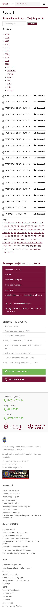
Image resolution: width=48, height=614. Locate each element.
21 (9, 226)
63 (43, 232)
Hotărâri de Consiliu (10, 574)
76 (37, 236)
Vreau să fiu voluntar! (10, 590)
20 (6, 226)
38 (15, 229)
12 (25, 222)
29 (32, 226)
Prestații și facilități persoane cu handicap (21, 362)
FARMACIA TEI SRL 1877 (15, 201)
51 (9, 232)
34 (3, 229)
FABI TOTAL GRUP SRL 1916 (17, 108)
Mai (8, 80)
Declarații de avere (9, 509)
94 (3, 242)
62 (40, 232)
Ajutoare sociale (11, 326)
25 (20, 226)
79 (3, 239)
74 (32, 236)
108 (12, 246)
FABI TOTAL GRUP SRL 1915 (17, 101)
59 (32, 232)
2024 (7, 54)
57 (26, 232)
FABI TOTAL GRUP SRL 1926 (17, 151)
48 (43, 229)
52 (12, 232)
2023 (7, 50)
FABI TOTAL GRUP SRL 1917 (17, 114)
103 (33, 242)
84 (18, 239)
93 (43, 239)
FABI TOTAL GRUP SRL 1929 (17, 170)
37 (12, 229)
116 (4, 249)
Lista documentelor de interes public (16, 568)
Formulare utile (16, 379)
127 (8, 252)
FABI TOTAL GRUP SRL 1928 (17, 164)
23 (15, 226)
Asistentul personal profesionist (17, 353)
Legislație (6, 584)
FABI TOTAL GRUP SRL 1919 (17, 126)
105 (40, 242)
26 (23, 226)
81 (9, 239)
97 (12, 242)
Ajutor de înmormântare (15, 335)
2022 (7, 47)
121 (23, 249)
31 (37, 226)
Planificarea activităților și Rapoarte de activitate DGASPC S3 (21, 516)
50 (6, 232)
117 (8, 249)
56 (23, 232)
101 (25, 242)
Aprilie (10, 77)
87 (26, 239)
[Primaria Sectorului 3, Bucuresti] (9, 427)
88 (29, 239)
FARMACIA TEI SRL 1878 (15, 207)
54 (18, 232)
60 (35, 232)
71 (23, 236)
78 (43, 236)
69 (18, 236)
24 (18, 226)
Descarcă (41, 95)
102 (29, 242)
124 (35, 249)
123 (31, 249)
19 (3, 226)
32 (40, 226)
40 (20, 229)
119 (16, 249)
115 (39, 246)
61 (37, 232)
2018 (7, 34)
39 (18, 229)
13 (27, 222)
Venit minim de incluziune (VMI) (17, 331)
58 (29, 232)
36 (9, 229)
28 (29, 226)
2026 (7, 64)
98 (15, 242)
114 (35, 246)
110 (20, 246)
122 (27, 249)
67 (12, 236)
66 (9, 236)
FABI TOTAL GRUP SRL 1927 (17, 157)
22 (12, 226)
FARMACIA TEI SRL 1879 (15, 214)
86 (23, 239)
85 (20, 239)
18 (42, 222)
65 (6, 236)
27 (26, 226)
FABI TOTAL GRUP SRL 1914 (17, 95)
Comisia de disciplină (10, 503)
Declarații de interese (10, 513)
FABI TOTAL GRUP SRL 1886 (17, 182)
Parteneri (6, 600)
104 (37, 242)
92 (40, 239)
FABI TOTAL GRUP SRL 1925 (17, 145)
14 (30, 222)
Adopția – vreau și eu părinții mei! (18, 340)
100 (21, 242)
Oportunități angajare (11, 497)
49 (3, 232)
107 (8, 246)
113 (31, 246)
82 (12, 239)
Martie (10, 74)
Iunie (9, 83)
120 (20, 249)
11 (22, 222)
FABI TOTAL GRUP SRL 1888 (17, 195)
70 (20, 236)
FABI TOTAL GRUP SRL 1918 (17, 120)
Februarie (11, 70)
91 (37, 239)
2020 (7, 41)
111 (23, 246)
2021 (7, 44)
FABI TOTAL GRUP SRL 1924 (17, 139)
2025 (7, 60)
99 (18, 242)
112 (27, 246)
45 (35, 229)
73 (29, 236)
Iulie (9, 87)
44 (32, 229)
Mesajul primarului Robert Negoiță (16, 506)
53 (15, 232)
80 (6, 239)
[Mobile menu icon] (44, 3)
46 (37, 229)
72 (26, 236)
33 (43, 226)
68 (15, 236)
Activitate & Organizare (11, 565)
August (10, 90)
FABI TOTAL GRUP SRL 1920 (17, 133)
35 (6, 229)
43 (29, 229)
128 (12, 252)
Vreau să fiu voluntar (19, 371)
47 (40, 229)
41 (23, 229)
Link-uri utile (7, 596)
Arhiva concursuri (9, 500)
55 (20, 232)
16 (36, 222)
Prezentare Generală (10, 490)
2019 (7, 37)
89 (32, 239)
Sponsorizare (7, 603)
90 (35, 239)
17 (39, 222)
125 (39, 249)
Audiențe (5, 571)
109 (16, 246)
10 (19, 222)
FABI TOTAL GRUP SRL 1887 (17, 189)
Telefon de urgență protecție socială (19, 358)
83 (15, 239)
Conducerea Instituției (11, 494)
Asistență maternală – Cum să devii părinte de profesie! (23, 346)
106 (4, 246)
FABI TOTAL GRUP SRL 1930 (17, 176)
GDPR (4, 587)
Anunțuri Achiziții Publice (12, 606)
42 (26, 229)
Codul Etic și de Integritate (12, 577)
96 (9, 242)
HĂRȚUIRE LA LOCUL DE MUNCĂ (15, 581)
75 (35, 236)
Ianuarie (10, 67)
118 (12, 249)
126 (4, 252)
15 (33, 222)
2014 (7, 57)
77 (40, 236)
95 (6, 242)
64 (3, 236)
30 (35, 226)
